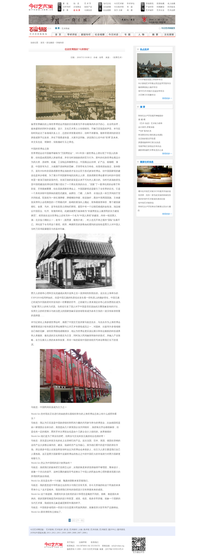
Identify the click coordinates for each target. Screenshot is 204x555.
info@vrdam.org (118, 546)
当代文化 (107, 3)
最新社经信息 (146, 162)
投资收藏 (160, 3)
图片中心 (112, 529)
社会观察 (107, 10)
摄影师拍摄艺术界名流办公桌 (150, 150)
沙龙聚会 (77, 7)
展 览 (65, 3)
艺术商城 (65, 28)
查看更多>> (167, 98)
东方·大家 (118, 10)
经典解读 (160, 7)
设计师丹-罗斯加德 (146, 127)
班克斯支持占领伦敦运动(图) (150, 135)
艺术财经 (73, 529)
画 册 (130, 10)
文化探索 (107, 7)
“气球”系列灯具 (144, 131)
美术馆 (86, 529)
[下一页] (80, 520)
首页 (42, 43)
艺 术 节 (87, 3)
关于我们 (71, 542)
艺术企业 (160, 10)
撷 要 (142, 107)
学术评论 (131, 3)
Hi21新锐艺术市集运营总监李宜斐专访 (154, 83)
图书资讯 (121, 529)
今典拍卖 (88, 10)
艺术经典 (94, 529)
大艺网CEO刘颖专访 (147, 95)
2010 (64, 533)
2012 (54, 533)
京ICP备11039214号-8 (114, 549)
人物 (80, 529)
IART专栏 (67, 7)
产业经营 (149, 7)
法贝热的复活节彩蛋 (147, 139)
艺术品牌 (171, 10)
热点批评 (144, 49)
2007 (79, 533)
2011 (59, 533)
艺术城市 (149, 10)
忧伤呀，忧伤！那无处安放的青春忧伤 (154, 195)
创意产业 (88, 7)
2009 (69, 533)
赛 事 (65, 10)
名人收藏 (171, 3)
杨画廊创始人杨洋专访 (147, 87)
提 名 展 (76, 10)
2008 (74, 533)
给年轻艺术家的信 (146, 203)
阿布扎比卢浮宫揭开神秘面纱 (150, 116)
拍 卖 (76, 3)
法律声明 (83, 542)
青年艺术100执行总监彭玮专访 (151, 91)
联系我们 (94, 542)
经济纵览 (171, 7)
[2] (73, 520)
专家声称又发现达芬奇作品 (149, 146)
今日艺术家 (119, 3)
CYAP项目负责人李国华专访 (150, 79)
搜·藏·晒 (141, 119)
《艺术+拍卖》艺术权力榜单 (150, 123)
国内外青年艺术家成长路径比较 (151, 199)
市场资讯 (149, 3)
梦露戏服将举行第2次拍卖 (149, 142)
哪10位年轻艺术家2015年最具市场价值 (154, 191)
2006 (84, 533)
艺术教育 (103, 529)
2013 (49, 533)
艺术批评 (59, 529)
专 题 (130, 7)
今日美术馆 (119, 7)
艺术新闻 (50, 529)
